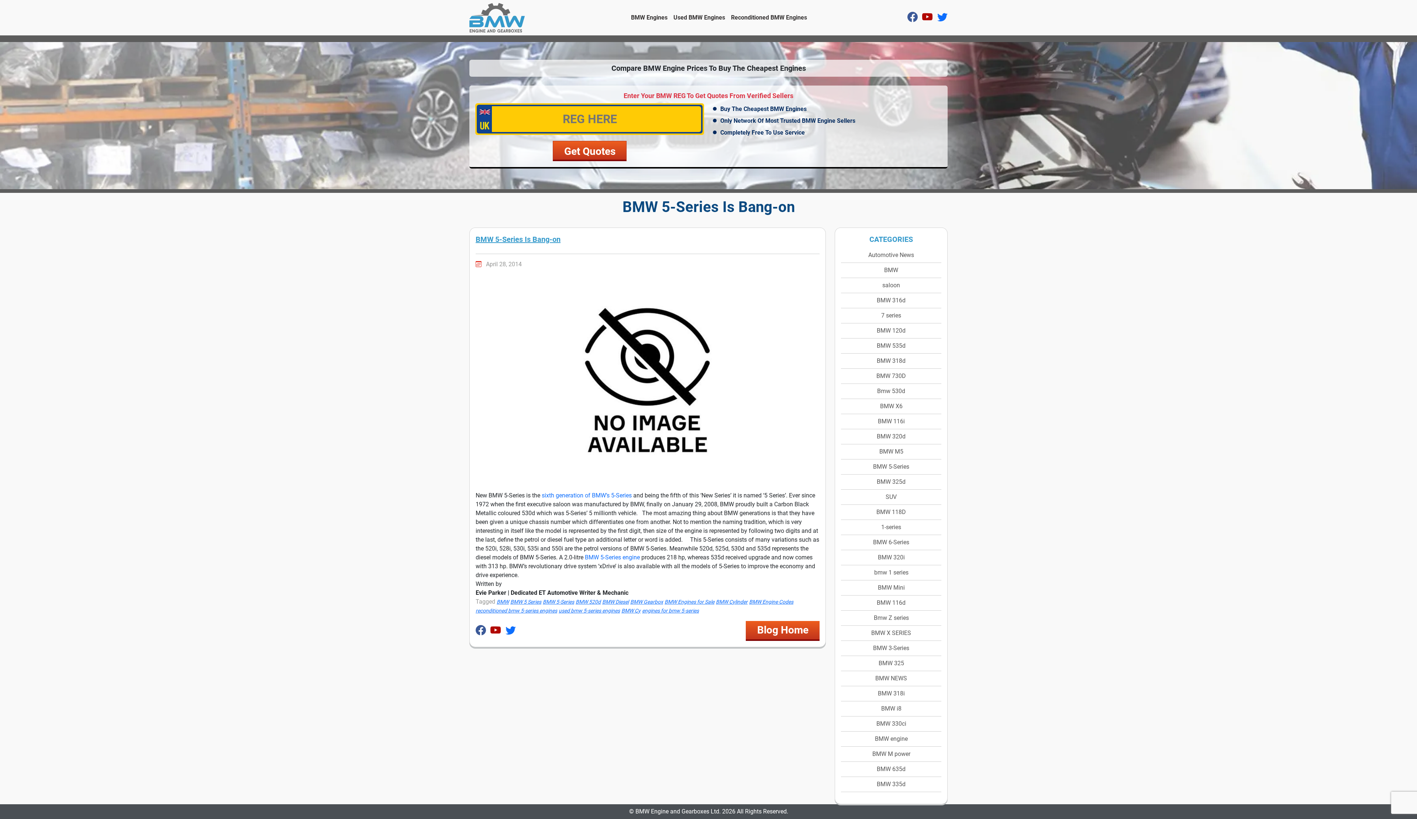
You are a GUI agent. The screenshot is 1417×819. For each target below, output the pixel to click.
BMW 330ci (891, 723)
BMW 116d (891, 602)
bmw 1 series (891, 572)
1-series (891, 527)
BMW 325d (891, 481)
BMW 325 (891, 663)
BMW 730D (891, 375)
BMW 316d (891, 300)
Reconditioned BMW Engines (769, 17)
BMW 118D (891, 512)
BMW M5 (891, 451)
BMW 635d (891, 769)
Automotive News (891, 254)
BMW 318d (891, 360)
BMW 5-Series (891, 466)
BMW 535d (891, 345)
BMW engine (891, 738)
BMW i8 (891, 708)
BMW (891, 270)
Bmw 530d (891, 391)
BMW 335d (891, 784)
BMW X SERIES (891, 632)
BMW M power (891, 753)
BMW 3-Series (891, 648)
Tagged (485, 601)
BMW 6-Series (891, 542)
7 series (891, 315)
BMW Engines (649, 17)
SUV (891, 496)
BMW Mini (891, 587)
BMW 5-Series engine (612, 557)
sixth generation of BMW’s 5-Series (587, 495)
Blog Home (783, 630)
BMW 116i (891, 421)
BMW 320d (891, 436)
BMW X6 (891, 406)
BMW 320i (891, 557)
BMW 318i (891, 693)
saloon (891, 285)
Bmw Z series (891, 617)
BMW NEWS (891, 678)
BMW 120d (891, 330)
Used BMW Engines (699, 17)
